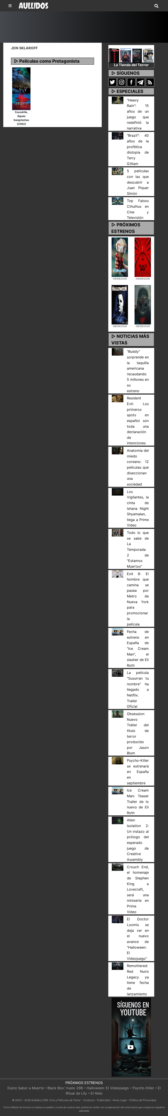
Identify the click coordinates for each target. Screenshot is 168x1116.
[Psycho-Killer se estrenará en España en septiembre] (118, 760)
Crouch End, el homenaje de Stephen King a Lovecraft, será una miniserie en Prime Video (138, 889)
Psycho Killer (143, 1088)
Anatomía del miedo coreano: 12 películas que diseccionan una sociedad (138, 467)
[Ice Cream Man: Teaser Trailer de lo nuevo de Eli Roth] (118, 790)
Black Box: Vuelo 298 (65, 1088)
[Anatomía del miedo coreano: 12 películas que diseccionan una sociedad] (118, 450)
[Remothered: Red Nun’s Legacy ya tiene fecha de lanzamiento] (118, 966)
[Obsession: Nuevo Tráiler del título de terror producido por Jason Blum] (118, 714)
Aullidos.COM (39, 1100)
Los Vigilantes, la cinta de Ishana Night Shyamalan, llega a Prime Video (138, 508)
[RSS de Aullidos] (150, 82)
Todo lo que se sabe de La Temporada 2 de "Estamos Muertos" (138, 549)
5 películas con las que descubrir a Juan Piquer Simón (138, 182)
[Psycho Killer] (143, 304)
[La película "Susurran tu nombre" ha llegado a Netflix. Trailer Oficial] (118, 672)
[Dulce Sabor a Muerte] (120, 257)
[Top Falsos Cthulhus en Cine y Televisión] (118, 200)
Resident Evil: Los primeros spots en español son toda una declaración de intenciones (138, 420)
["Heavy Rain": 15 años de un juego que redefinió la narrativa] (118, 100)
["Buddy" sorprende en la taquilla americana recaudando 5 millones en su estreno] (118, 351)
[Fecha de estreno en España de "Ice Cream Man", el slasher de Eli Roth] (118, 631)
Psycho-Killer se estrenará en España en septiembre (138, 771)
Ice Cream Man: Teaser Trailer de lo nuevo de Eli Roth (138, 801)
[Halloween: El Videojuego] (120, 304)
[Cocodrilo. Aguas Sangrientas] (21, 88)
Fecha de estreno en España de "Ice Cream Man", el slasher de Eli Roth (138, 648)
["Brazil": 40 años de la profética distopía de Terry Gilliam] (118, 135)
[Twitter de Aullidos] (112, 82)
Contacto (88, 1100)
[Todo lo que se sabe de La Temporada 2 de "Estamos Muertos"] (118, 532)
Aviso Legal (120, 1100)
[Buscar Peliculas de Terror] (156, 6)
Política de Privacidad (142, 1100)
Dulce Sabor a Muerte (25, 1088)
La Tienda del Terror (131, 65)
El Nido (97, 1093)
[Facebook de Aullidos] (131, 82)
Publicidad (103, 1100)
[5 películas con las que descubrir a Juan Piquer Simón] (118, 171)
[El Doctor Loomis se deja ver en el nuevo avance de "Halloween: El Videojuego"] (118, 919)
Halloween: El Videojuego (108, 1088)
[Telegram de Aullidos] (140, 82)
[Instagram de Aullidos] (122, 82)
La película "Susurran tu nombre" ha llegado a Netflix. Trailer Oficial (138, 689)
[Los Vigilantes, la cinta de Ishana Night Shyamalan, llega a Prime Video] (118, 491)
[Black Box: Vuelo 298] (143, 257)
